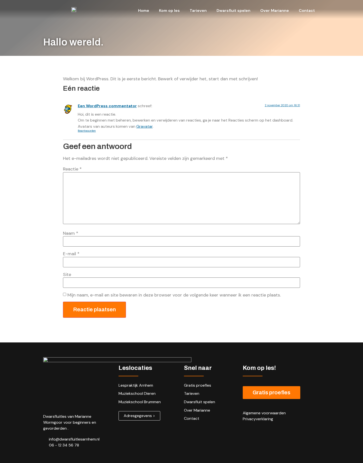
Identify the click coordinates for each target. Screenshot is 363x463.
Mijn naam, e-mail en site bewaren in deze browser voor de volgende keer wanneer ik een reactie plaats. (174, 295)
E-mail (71, 254)
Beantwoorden (87, 130)
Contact (307, 10)
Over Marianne (274, 10)
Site (67, 274)
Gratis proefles (197, 385)
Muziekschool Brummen (140, 401)
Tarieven (198, 10)
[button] (139, 416)
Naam (70, 233)
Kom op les (169, 10)
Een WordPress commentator (107, 105)
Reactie (72, 169)
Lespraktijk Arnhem (136, 385)
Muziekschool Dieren (137, 393)
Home (143, 10)
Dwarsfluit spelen (233, 10)
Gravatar (144, 126)
